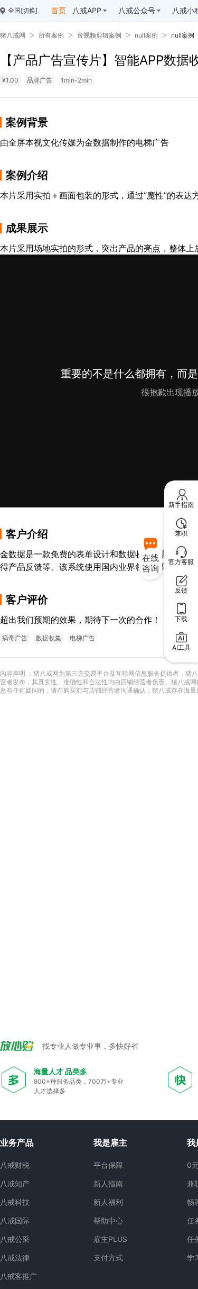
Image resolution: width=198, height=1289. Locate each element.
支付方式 (108, 1257)
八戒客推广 (18, 1276)
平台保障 (108, 1164)
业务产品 (17, 1142)
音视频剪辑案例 (99, 35)
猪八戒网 (12, 35)
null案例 (146, 35)
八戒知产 (15, 1183)
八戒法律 (15, 1257)
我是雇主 (110, 1142)
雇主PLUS (110, 1238)
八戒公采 (15, 1238)
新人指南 (108, 1183)
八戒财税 (15, 1164)
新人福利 (108, 1201)
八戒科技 (15, 1201)
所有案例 (51, 35)
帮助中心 (108, 1220)
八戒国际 (15, 1220)
